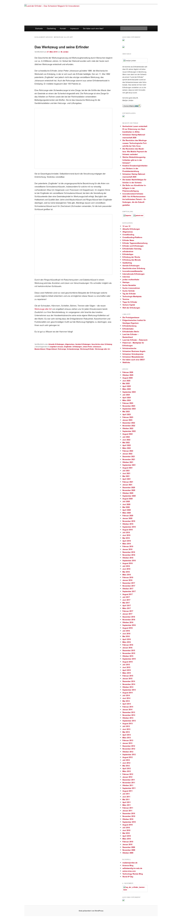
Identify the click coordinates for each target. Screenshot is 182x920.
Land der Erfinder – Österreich (134, 340)
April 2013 (126, 734)
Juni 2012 (126, 763)
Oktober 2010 (127, 819)
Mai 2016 (126, 636)
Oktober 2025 (127, 375)
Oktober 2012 (127, 751)
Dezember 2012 (128, 746)
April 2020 (126, 510)
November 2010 (128, 816)
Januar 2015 (127, 678)
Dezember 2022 (128, 422)
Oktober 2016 (127, 622)
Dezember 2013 (128, 712)
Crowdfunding (128, 234)
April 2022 (126, 445)
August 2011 (127, 791)
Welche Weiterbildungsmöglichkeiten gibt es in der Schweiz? (134, 160)
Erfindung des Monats (131, 260)
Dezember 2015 (128, 650)
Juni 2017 (126, 600)
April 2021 (126, 479)
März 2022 (126, 448)
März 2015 (126, 673)
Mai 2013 (126, 732)
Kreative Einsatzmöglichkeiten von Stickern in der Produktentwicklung (134, 168)
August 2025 (127, 378)
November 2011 (128, 782)
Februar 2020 (127, 515)
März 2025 (126, 389)
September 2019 (129, 527)
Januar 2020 (127, 518)
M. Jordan (64, 52)
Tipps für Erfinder (129, 302)
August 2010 (127, 824)
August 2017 (127, 594)
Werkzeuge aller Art (43, 308)
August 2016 (127, 628)
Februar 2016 (127, 645)
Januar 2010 (127, 844)
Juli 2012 (126, 760)
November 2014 (128, 684)
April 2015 (126, 670)
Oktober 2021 (127, 462)
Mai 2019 (126, 538)
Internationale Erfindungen (133, 274)
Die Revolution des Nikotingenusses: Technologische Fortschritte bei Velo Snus (134, 143)
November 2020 (128, 490)
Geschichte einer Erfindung (101, 344)
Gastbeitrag (51, 28)
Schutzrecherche (129, 348)
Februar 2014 (127, 706)
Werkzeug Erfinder (87, 349)
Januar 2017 (127, 614)
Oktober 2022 (127, 428)
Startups (125, 282)
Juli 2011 (126, 793)
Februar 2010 (127, 841)
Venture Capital (128, 304)
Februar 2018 (127, 577)
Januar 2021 (127, 484)
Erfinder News (128, 240)
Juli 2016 (126, 630)
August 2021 (127, 467)
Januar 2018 (127, 580)
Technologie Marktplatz (132, 296)
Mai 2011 (126, 799)
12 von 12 (126, 226)
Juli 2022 (126, 437)
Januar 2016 (127, 647)
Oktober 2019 (127, 524)
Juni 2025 (126, 380)
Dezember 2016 (128, 616)
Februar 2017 (127, 611)
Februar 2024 (127, 403)
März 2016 (126, 642)
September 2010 (129, 822)
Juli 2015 (126, 664)
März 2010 (126, 838)
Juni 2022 (126, 439)
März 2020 (126, 512)
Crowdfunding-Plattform (132, 237)
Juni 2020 (126, 504)
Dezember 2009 (128, 847)
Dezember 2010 (128, 813)
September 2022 (129, 431)
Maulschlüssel (40, 349)
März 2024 (126, 400)
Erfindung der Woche (131, 257)
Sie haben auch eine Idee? (93, 28)
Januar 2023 (127, 420)
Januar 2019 (127, 549)
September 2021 (129, 465)
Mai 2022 (126, 442)
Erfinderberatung (129, 325)
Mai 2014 (126, 701)
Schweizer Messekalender (133, 356)
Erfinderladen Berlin (130, 331)
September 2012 (129, 754)
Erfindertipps (127, 254)
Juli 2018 (126, 566)
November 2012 (128, 748)
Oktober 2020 (127, 493)
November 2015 (128, 653)
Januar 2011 (127, 810)
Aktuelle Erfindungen (56, 344)
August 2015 (127, 661)
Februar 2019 (127, 546)
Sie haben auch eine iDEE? (133, 359)
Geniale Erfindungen (83, 344)
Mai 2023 (126, 411)
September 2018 (129, 560)
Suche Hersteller (129, 285)
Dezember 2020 (128, 487)
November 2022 (128, 425)
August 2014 (127, 692)
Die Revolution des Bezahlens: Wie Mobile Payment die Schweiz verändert (134, 151)
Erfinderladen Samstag (131, 248)
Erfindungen (77, 346)
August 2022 (127, 434)
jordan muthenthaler (130, 279)
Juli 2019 (126, 532)
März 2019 (126, 543)
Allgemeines (69, 344)
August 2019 (127, 529)
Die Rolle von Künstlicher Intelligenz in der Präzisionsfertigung (134, 188)
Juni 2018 (126, 569)
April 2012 (126, 768)
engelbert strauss (56, 346)
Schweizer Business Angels (133, 351)
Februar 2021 (127, 482)
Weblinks (126, 362)
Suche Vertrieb (128, 291)
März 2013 (126, 737)
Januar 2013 (127, 743)
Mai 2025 (126, 383)
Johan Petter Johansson (92, 346)
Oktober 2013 (127, 718)
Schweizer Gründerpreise (132, 354)
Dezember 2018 (128, 552)
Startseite (39, 28)
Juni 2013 (126, 729)
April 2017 (126, 605)
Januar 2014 (127, 709)
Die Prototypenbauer (130, 317)
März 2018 (126, 574)
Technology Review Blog (132, 874)
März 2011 (126, 805)
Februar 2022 (127, 451)
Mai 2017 (126, 602)
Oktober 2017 (127, 588)
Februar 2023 (127, 417)
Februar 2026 (127, 372)
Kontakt (63, 28)
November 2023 (128, 406)
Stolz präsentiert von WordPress (91, 910)
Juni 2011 (126, 796)
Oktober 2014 (127, 687)
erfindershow (127, 251)
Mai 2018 (126, 571)
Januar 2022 (127, 453)
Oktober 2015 (127, 656)
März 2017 (126, 608)
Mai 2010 (126, 833)
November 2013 (128, 715)
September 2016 (129, 625)
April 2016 (126, 639)
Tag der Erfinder (129, 293)
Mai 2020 (126, 507)
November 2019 (128, 521)
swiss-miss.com (129, 871)
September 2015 (129, 659)
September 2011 (129, 788)
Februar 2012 (127, 774)
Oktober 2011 (127, 785)
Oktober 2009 (127, 852)
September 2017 (129, 591)
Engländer (68, 346)
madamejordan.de (129, 862)
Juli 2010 (126, 827)
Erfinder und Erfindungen (133, 246)
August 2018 (127, 563)
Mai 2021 (126, 476)
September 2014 (129, 690)
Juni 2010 (126, 830)
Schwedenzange (73, 349)
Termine (125, 299)
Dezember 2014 (128, 681)
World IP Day (127, 876)
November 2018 (128, 555)
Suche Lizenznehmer (131, 288)
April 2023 (126, 414)
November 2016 (128, 619)
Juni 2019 (126, 535)
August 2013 (127, 723)
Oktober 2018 (127, 557)
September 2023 (129, 408)
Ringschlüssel (51, 349)
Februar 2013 (127, 740)
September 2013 (129, 720)
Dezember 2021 (128, 456)
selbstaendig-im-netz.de (132, 868)
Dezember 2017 (128, 583)
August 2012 (127, 757)
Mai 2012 (126, 765)
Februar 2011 (127, 808)
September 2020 (129, 496)
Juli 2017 (126, 597)
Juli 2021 (126, 470)
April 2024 (126, 397)
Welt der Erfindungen (131, 307)
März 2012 (126, 771)
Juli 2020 (126, 501)
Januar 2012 (127, 777)
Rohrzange (62, 349)
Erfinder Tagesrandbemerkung (134, 243)
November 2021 (128, 459)
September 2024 (129, 392)
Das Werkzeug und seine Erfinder (62, 46)
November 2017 (128, 585)
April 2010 (126, 836)
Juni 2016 (126, 633)
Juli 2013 (126, 726)
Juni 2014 (126, 698)
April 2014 (126, 703)
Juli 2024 (126, 394)
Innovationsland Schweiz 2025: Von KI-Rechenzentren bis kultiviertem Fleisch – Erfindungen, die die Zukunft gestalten (134, 199)
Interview (126, 276)
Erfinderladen (128, 328)
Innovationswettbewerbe (132, 271)
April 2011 (126, 802)
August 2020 (127, 498)
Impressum (74, 28)
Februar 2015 (127, 675)
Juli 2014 (126, 695)
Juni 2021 (126, 473)
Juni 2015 (126, 667)
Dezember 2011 (128, 779)
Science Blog (127, 865)
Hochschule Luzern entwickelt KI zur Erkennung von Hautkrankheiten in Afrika (134, 129)
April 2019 (126, 540)
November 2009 (128, 850)
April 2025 (126, 386)
